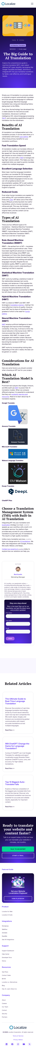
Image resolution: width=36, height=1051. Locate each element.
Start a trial (18, 855)
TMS (21, 158)
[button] (32, 4)
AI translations (25, 541)
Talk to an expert (18, 849)
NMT (3, 324)
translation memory (17, 305)
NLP (3, 118)
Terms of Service (18, 1036)
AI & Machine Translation (18, 45)
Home (14, 40)
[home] (8, 3)
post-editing (24, 137)
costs (11, 200)
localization (6, 525)
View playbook (18, 898)
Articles (21, 40)
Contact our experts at (13, 549)
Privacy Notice (18, 1039)
